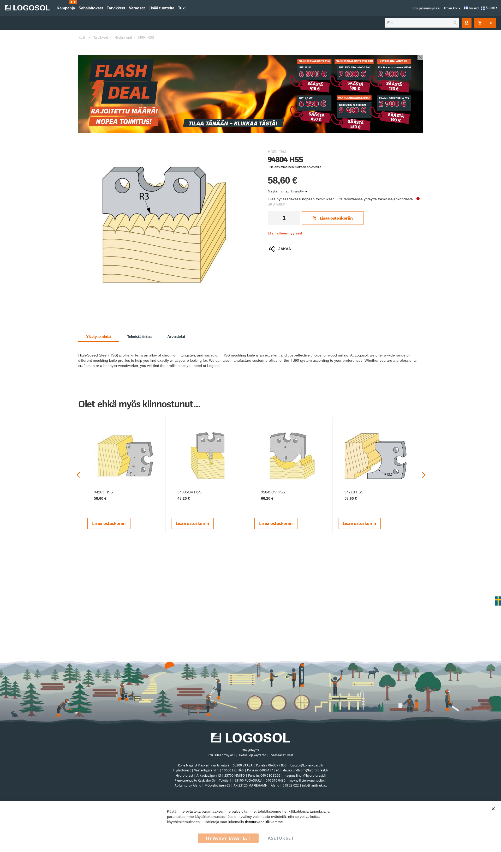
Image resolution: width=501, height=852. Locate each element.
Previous (78, 475)
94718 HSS (353, 492)
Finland (473, 8)
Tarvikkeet (100, 37)
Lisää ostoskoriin (109, 523)
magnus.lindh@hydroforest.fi (305, 775)
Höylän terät (123, 37)
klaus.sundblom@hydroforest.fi (305, 770)
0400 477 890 (269, 770)
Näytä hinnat (278, 191)
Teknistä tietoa (139, 336)
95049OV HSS (273, 492)
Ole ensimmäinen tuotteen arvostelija (295, 167)
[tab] (98, 336)
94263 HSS (103, 492)
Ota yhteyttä (250, 750)
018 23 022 (291, 785)
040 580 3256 (270, 775)
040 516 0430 (275, 780)
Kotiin (83, 37)
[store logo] (27, 7)
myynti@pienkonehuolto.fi (307, 780)
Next (424, 475)
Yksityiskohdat (98, 336)
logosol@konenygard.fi (306, 765)
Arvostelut (176, 336)
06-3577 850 (277, 765)
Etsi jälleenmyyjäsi (426, 8)
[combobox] (422, 23)
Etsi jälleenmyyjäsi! (285, 233)
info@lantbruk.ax (314, 785)
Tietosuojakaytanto (252, 755)
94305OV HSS (189, 492)
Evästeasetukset (281, 755)
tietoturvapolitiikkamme (264, 822)
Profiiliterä (277, 151)
